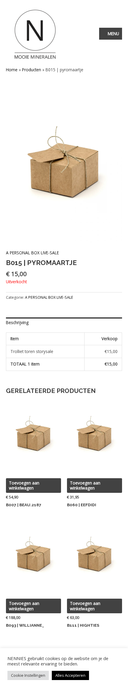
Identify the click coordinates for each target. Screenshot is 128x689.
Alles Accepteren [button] (70, 675)
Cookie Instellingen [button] (28, 675)
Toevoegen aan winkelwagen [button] (24, 485)
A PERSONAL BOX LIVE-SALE (32, 253)
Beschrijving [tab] (17, 322)
